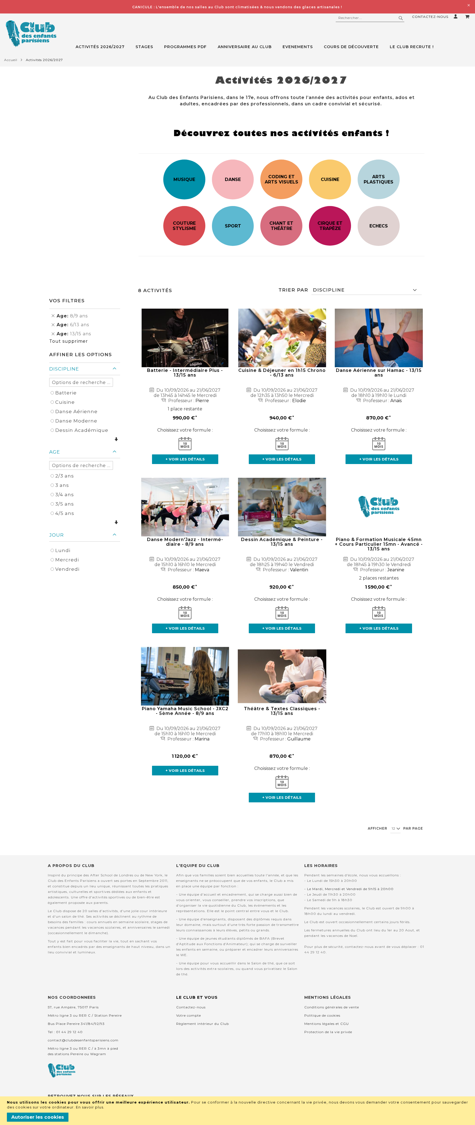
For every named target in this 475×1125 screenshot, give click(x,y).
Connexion (456, 16)
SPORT (233, 226)
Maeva (202, 569)
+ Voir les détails (185, 459)
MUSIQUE (184, 179)
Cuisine (65, 402)
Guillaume (299, 739)
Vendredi (67, 569)
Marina (202, 739)
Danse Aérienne (76, 411)
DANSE (233, 179)
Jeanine (395, 569)
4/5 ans (64, 513)
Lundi (62, 550)
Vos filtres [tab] (67, 300)
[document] (238, 1111)
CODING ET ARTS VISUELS (281, 179)
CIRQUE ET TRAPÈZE (330, 226)
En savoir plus (89, 1107)
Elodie (299, 400)
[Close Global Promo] (468, 5)
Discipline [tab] (64, 369)
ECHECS (378, 226)
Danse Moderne (76, 421)
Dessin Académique (81, 430)
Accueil (10, 60)
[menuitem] (103, 46)
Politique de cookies (322, 1015)
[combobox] (370, 18)
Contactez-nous (430, 17)
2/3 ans (64, 476)
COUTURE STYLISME (184, 226)
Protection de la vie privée (328, 1032)
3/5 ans (64, 504)
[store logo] (30, 33)
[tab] (275, 46)
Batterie (66, 393)
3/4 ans (64, 494)
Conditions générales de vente (331, 1007)
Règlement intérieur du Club (202, 1024)
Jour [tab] (56, 535)
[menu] (275, 46)
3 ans (62, 485)
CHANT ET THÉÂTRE (281, 226)
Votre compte (188, 1015)
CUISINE (330, 179)
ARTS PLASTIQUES (378, 179)
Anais (396, 400)
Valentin (299, 569)
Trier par (293, 290)
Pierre (202, 400)
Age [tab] (54, 452)
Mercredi (67, 559)
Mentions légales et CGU (326, 1024)
